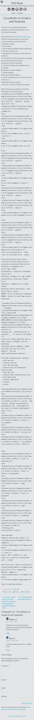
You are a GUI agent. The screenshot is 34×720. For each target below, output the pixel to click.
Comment (5, 666)
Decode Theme (12, 716)
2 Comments (26, 591)
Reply (8, 633)
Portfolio (20, 13)
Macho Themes (22, 716)
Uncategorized (15, 589)
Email (3, 688)
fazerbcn (16, 591)
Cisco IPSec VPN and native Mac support (25, 598)
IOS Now (17, 3)
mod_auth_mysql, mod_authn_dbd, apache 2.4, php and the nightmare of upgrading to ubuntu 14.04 (8, 602)
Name (3, 680)
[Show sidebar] (2, 2)
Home (13, 13)
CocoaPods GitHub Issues (22, 37)
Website (4, 696)
